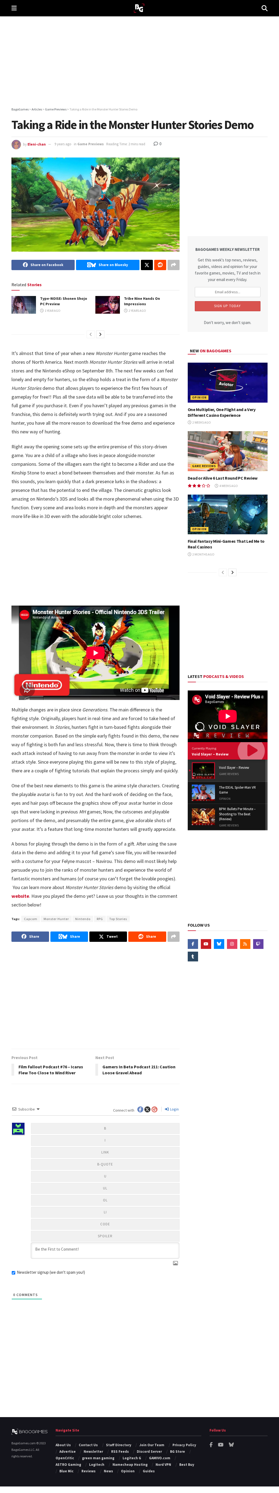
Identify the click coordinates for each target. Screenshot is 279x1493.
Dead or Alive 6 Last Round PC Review (222, 478)
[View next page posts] (100, 334)
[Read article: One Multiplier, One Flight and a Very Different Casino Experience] (228, 383)
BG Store (177, 1451)
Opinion (199, 397)
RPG (100, 919)
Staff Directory (118, 1445)
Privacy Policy (184, 1445)
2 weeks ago (201, 422)
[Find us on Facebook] (193, 944)
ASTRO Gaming (68, 1464)
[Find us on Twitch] (258, 944)
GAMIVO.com (159, 1458)
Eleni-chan (37, 144)
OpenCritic (65, 1458)
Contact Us (88, 1445)
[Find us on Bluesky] (219, 944)
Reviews (88, 1471)
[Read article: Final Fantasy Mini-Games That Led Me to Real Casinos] (228, 515)
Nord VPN (163, 1464)
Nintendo (82, 919)
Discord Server (149, 1451)
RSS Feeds (120, 1451)
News (108, 1471)
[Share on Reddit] (160, 265)
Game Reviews (204, 466)
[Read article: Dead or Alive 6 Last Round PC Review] (228, 451)
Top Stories (118, 919)
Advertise (67, 1451)
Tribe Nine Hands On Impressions (142, 301)
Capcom (30, 919)
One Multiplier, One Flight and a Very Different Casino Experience (222, 412)
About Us (63, 1445)
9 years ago (62, 144)
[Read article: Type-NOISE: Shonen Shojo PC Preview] (23, 304)
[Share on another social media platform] (174, 265)
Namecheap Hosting (130, 1464)
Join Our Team (151, 1445)
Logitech (96, 1464)
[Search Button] (265, 8)
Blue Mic (66, 1471)
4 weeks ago (228, 486)
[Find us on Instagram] (232, 944)
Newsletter (93, 1451)
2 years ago (137, 311)
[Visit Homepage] (139, 8)
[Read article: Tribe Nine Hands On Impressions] (107, 304)
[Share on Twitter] (147, 265)
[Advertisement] (139, 62)
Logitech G (132, 1458)
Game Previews (90, 144)
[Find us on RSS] (245, 944)
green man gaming (98, 1458)
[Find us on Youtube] (206, 944)
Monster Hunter (56, 919)
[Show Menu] (14, 8)
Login (174, 1109)
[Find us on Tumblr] (193, 956)
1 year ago (52, 311)
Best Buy (186, 1464)
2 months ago (203, 554)
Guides (149, 1471)
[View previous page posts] (91, 334)
